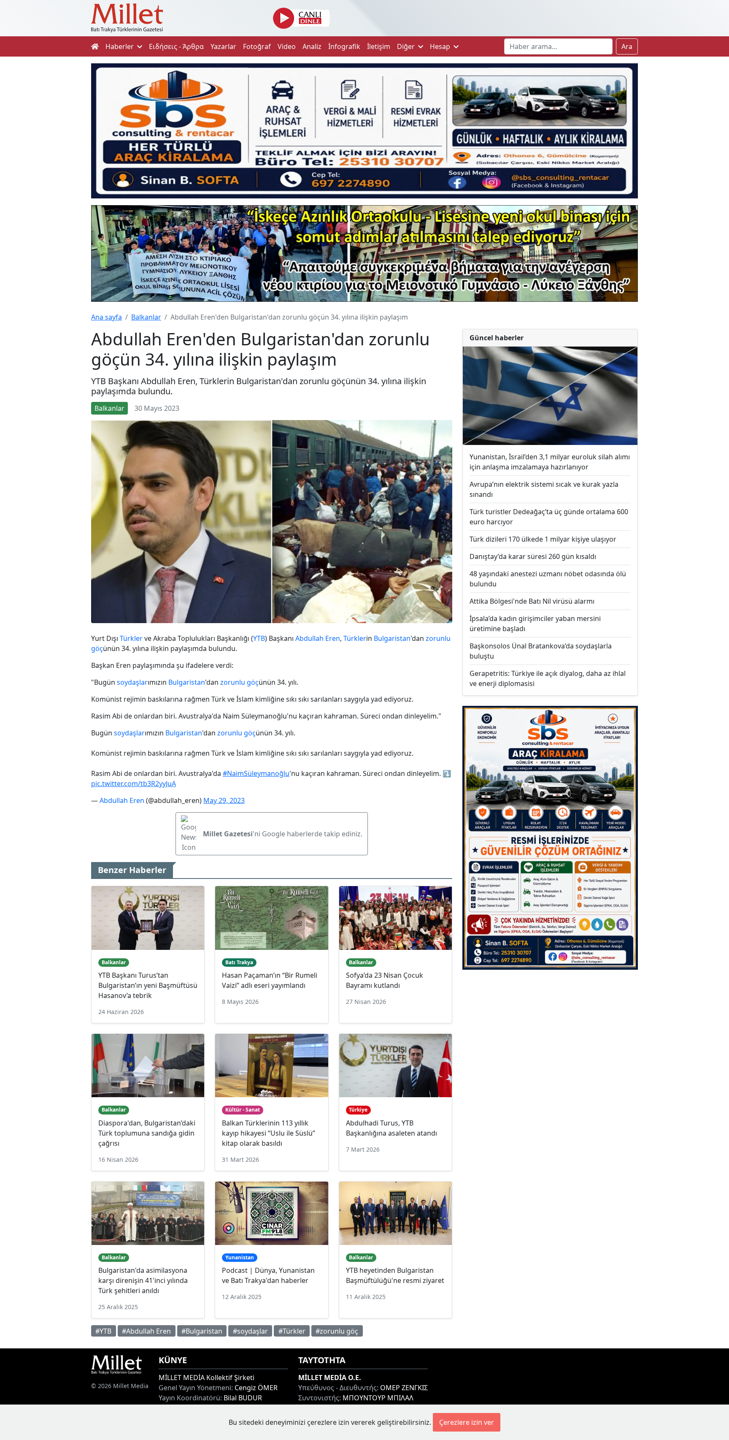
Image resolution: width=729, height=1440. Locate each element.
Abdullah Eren (317, 638)
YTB (259, 638)
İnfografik (344, 46)
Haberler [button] (120, 46)
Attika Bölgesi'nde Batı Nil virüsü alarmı (532, 601)
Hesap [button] (441, 46)
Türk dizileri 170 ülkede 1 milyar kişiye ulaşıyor (543, 539)
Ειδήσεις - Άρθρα (176, 46)
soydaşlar (132, 682)
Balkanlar (146, 317)
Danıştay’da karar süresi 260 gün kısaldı (533, 556)
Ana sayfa (106, 317)
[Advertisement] (550, 1046)
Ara (626, 46)
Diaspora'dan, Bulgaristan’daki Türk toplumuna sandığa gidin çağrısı (146, 1133)
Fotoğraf (257, 46)
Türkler (131, 638)
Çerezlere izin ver (466, 1422)
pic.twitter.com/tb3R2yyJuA (133, 783)
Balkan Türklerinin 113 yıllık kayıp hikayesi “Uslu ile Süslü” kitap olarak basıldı (268, 1133)
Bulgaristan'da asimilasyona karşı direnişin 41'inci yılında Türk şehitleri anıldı (143, 1280)
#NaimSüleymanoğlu (256, 773)
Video (287, 46)
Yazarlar (223, 46)
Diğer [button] (406, 46)
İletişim (378, 46)
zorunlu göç (239, 682)
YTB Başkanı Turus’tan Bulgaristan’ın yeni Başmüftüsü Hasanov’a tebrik (147, 985)
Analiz (311, 46)
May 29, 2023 (224, 800)
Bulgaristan (392, 638)
